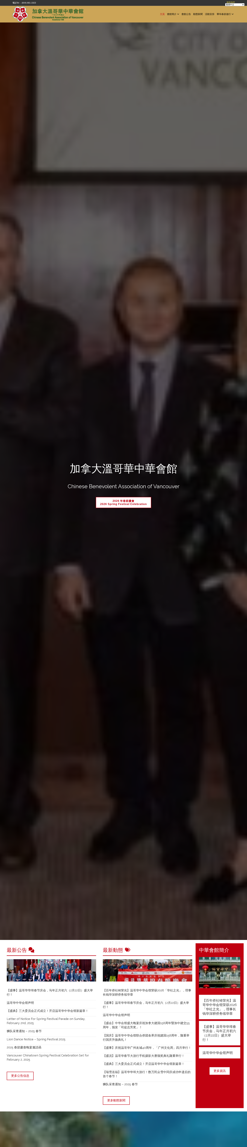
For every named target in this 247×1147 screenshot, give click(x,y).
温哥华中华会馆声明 (20, 1002)
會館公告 (186, 14)
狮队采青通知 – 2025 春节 (24, 1031)
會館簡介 (171, 14)
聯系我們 (231, 2)
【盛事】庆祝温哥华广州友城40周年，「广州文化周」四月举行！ (147, 1047)
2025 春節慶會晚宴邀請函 (24, 1047)
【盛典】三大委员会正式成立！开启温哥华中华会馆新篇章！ (47, 1011)
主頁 (162, 14)
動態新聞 (198, 14)
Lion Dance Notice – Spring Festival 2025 (36, 1039)
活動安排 (209, 14)
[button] (219, 1071)
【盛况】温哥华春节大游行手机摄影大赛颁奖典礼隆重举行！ (143, 1055)
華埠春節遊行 (224, 14)
